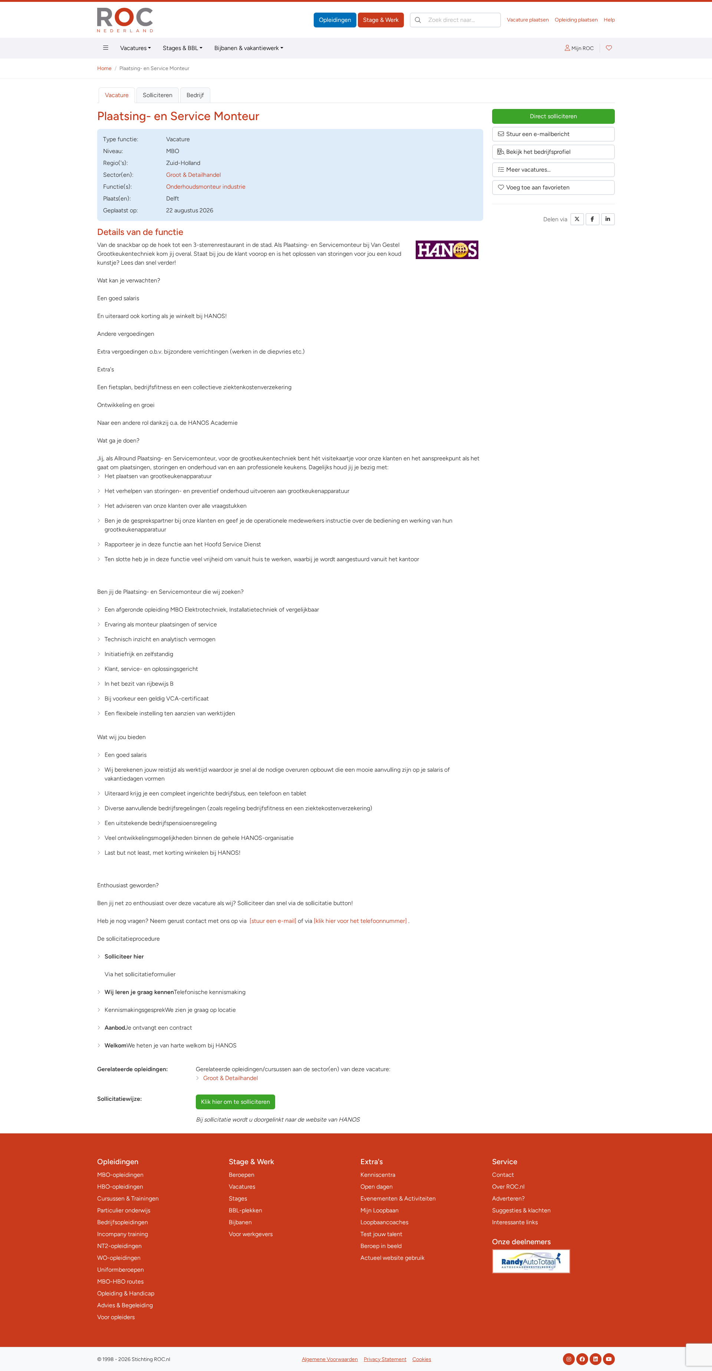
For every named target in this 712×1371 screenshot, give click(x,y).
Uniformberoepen (120, 1269)
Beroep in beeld (381, 1245)
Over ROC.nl (508, 1186)
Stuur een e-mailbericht (538, 134)
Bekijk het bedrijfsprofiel (538, 151)
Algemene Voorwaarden (330, 1359)
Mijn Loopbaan (379, 1210)
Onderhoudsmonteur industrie (205, 186)
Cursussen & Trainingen (128, 1198)
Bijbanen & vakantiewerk (246, 48)
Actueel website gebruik (392, 1257)
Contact (503, 1174)
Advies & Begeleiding (125, 1305)
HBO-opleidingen (120, 1186)
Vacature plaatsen (528, 20)
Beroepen (241, 1174)
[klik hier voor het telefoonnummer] (360, 920)
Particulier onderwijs (123, 1210)
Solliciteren (157, 95)
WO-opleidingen (119, 1257)
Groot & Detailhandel (193, 174)
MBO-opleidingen (120, 1174)
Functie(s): (117, 186)
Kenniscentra (377, 1174)
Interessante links (515, 1222)
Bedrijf (195, 95)
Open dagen (376, 1186)
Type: (120, 139)
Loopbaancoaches (384, 1222)
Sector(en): (118, 174)
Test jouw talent (381, 1234)
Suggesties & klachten (521, 1210)
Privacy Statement (385, 1359)
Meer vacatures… (528, 169)
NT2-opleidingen (119, 1245)
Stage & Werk (381, 19)
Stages (238, 1198)
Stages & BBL (180, 48)
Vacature (117, 95)
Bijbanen (240, 1222)
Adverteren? (508, 1198)
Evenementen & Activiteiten (398, 1198)
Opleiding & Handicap (125, 1293)
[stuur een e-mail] (273, 920)
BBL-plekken (245, 1210)
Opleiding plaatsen (576, 20)
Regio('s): (115, 162)
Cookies (421, 1359)
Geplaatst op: (120, 210)
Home (104, 68)
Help (609, 20)
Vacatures (133, 48)
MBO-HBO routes (120, 1281)
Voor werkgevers (251, 1234)
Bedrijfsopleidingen (122, 1222)
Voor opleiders (116, 1317)
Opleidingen (335, 19)
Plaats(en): (117, 198)
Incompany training (122, 1234)
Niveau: (113, 151)
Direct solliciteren (553, 116)
